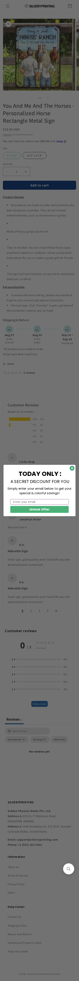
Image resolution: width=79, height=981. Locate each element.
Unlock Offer (39, 509)
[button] (68, 868)
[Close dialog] (72, 468)
